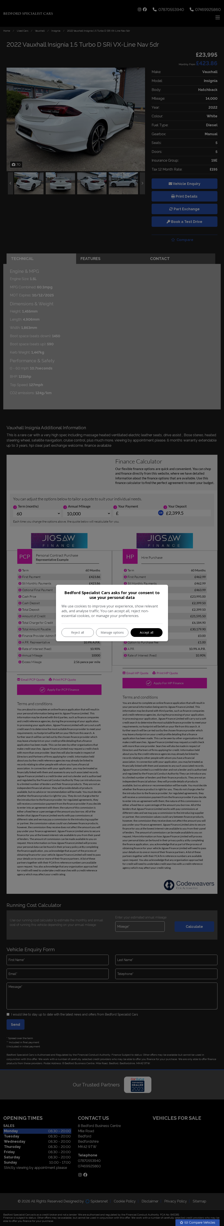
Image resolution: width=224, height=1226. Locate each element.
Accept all (146, 632)
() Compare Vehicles (199, 1222)
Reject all (77, 632)
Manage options (112, 632)
